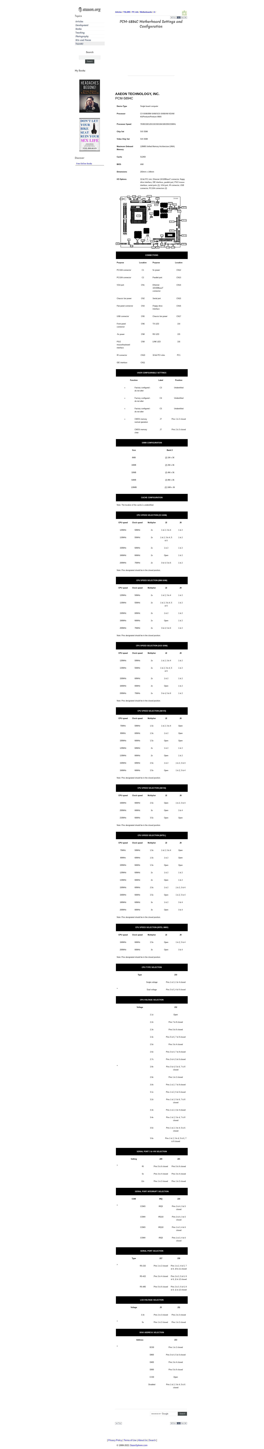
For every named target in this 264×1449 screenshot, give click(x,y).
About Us (142, 1440)
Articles (79, 21)
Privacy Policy (115, 1440)
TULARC (79, 43)
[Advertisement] (151, 56)
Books (78, 29)
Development (81, 25)
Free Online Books (84, 163)
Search (152, 1440)
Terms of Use (130, 1440)
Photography (82, 36)
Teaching (80, 32)
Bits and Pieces (83, 40)
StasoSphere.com (138, 1445)
